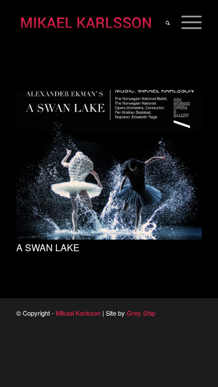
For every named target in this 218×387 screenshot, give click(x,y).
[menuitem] (162, 23)
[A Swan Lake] (109, 236)
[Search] (162, 23)
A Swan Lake (48, 247)
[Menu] (186, 23)
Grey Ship (141, 312)
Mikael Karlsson (78, 312)
